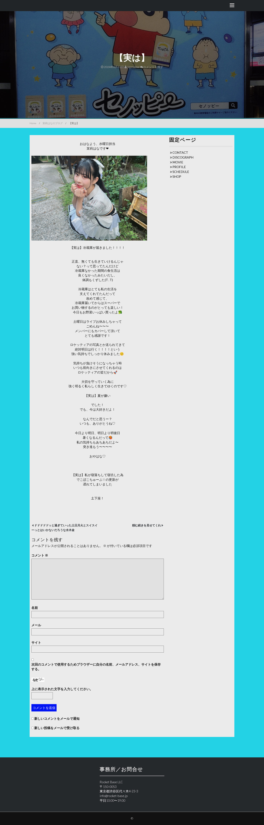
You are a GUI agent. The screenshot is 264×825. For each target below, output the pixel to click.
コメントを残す (153, 67)
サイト (36, 642)
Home (33, 123)
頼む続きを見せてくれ (146, 525)
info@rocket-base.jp (114, 796)
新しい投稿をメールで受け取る (57, 728)
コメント (39, 555)
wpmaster (133, 67)
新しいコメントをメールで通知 (57, 718)
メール (36, 625)
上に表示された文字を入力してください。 (62, 689)
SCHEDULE (180, 172)
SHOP (176, 176)
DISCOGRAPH (182, 157)
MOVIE (177, 162)
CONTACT (180, 152)
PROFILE (179, 167)
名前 (34, 608)
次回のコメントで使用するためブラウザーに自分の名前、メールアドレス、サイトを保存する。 (96, 666)
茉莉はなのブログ (53, 123)
